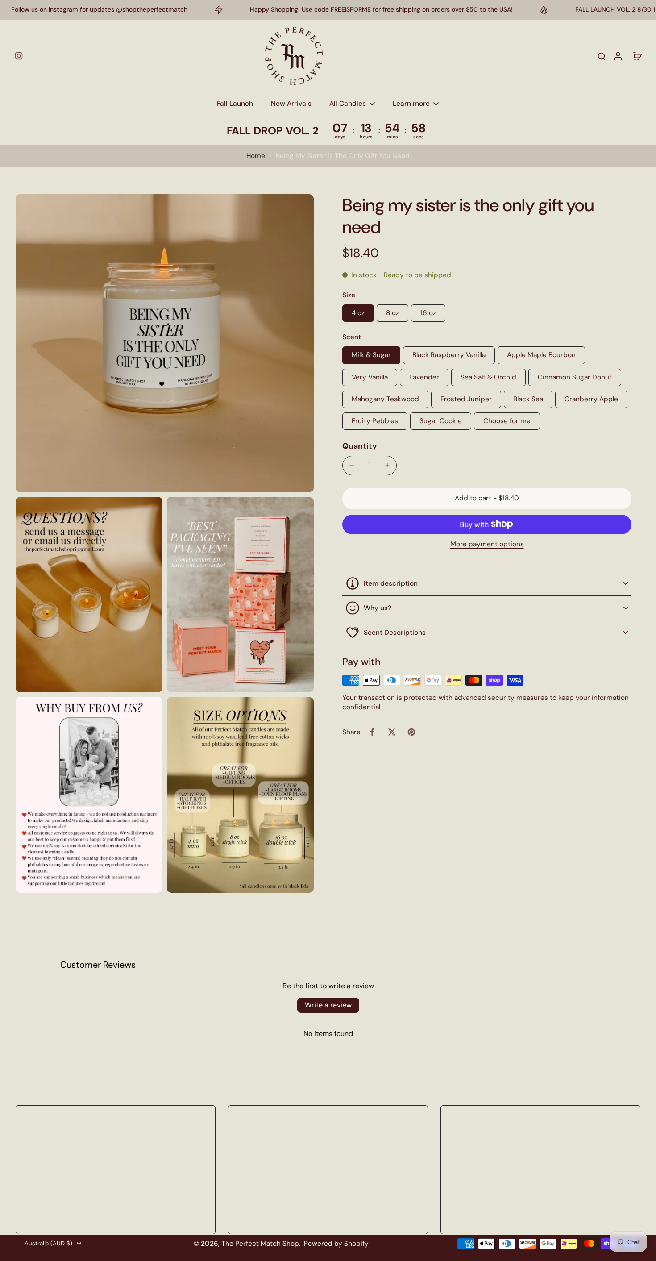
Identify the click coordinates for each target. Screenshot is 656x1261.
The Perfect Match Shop (260, 1243)
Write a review (328, 1005)
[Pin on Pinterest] (411, 732)
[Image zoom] (165, 343)
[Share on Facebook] (372, 732)
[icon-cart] (637, 56)
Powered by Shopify (336, 1243)
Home (255, 155)
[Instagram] (19, 56)
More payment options (487, 544)
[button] (486, 498)
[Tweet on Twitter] (392, 732)
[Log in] (617, 56)
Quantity (359, 446)
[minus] (352, 465)
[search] (601, 56)
